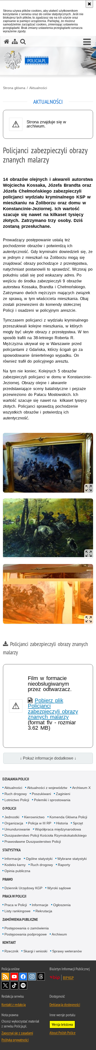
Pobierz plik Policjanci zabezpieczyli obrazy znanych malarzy (53, 708)
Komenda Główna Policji (68, 817)
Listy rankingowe (17, 911)
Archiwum (59, 934)
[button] (87, 42)
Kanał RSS (5, 977)
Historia (62, 823)
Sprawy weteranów (67, 951)
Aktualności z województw (47, 788)
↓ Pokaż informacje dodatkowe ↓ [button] (48, 758)
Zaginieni (63, 794)
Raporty (64, 865)
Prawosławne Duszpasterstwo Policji (32, 841)
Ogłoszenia (62, 905)
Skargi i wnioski (35, 951)
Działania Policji (15, 779)
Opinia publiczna (17, 871)
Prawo (7, 879)
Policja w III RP (39, 823)
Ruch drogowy (15, 794)
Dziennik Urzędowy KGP (23, 888)
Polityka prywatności (15, 1039)
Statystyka (11, 850)
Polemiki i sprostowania (52, 800)
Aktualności (38, 88)
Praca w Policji (14, 896)
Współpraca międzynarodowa (58, 829)
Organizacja (13, 823)
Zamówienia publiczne (20, 919)
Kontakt (9, 942)
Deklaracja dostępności (64, 1004)
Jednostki (11, 817)
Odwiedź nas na (14, 977)
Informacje (12, 859)
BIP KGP (68, 977)
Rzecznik (11, 951)
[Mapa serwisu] (15, 41)
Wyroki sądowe (59, 888)
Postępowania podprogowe (25, 934)
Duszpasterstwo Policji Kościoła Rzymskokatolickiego (45, 835)
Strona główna (14, 88)
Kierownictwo (34, 817)
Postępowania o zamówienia (26, 928)
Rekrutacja (43, 911)
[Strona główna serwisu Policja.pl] (6, 41)
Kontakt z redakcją (13, 1004)
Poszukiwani (41, 794)
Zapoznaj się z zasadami (17, 1032)
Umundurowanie (17, 829)
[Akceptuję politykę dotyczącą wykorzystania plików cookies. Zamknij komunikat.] (89, 4)
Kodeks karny (15, 865)
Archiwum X (81, 788)
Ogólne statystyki (39, 859)
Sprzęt (78, 823)
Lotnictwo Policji (16, 800)
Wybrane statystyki (72, 859)
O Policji (9, 808)
